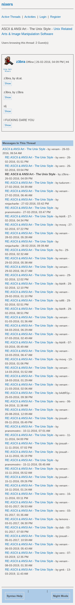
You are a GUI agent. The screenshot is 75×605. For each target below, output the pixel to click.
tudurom (64, 182)
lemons (63, 519)
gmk (61, 569)
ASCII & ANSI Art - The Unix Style (23, 149)
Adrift (62, 216)
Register (55, 16)
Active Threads (11, 16)
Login (43, 16)
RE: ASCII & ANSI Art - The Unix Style (29, 157)
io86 (61, 300)
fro (60, 250)
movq (62, 224)
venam (55, 149)
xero (62, 157)
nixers (7, 4)
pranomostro (13, 212)
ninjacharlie (12, 203)
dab (61, 527)
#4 (67, 61)
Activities (30, 16)
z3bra (65, 174)
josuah (63, 418)
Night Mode (60, 595)
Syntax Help (14, 595)
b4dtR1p (64, 392)
